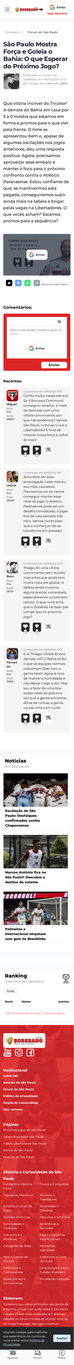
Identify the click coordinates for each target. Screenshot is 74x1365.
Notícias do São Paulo (19, 1082)
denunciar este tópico (54, 284)
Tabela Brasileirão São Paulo (23, 1137)
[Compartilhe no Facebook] (18, 283)
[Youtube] (7, 1052)
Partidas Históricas (16, 1217)
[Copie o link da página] (36, 283)
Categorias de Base (17, 1246)
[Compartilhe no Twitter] (9, 283)
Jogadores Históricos (18, 1195)
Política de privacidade (20, 1096)
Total (11, 991)
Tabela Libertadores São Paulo (25, 1143)
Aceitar (62, 1338)
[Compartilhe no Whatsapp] (27, 283)
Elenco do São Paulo (18, 1150)
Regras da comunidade (20, 1103)
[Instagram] (19, 1052)
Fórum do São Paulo (18, 1089)
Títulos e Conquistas (54, 1184)
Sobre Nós (10, 1076)
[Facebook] (30, 1052)
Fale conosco (13, 1109)
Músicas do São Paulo (18, 1157)
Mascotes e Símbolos (55, 1217)
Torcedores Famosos (54, 1279)
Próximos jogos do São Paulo (24, 1130)
